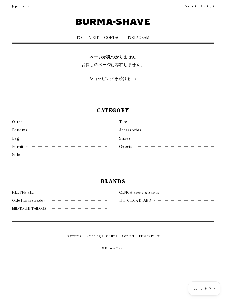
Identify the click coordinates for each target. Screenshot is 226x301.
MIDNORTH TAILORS (29, 208)
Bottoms (19, 130)
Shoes (125, 138)
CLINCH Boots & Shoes (139, 192)
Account (191, 6)
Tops (123, 121)
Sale (16, 154)
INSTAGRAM (138, 37)
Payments (73, 236)
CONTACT (113, 37)
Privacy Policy (149, 236)
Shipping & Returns (102, 236)
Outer (17, 121)
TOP (80, 37)
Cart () (207, 6)
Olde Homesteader (28, 200)
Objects (125, 146)
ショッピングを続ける (110, 78)
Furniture (21, 146)
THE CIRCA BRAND (135, 200)
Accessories (130, 130)
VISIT (94, 37)
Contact (128, 236)
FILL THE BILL (23, 192)
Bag (15, 138)
